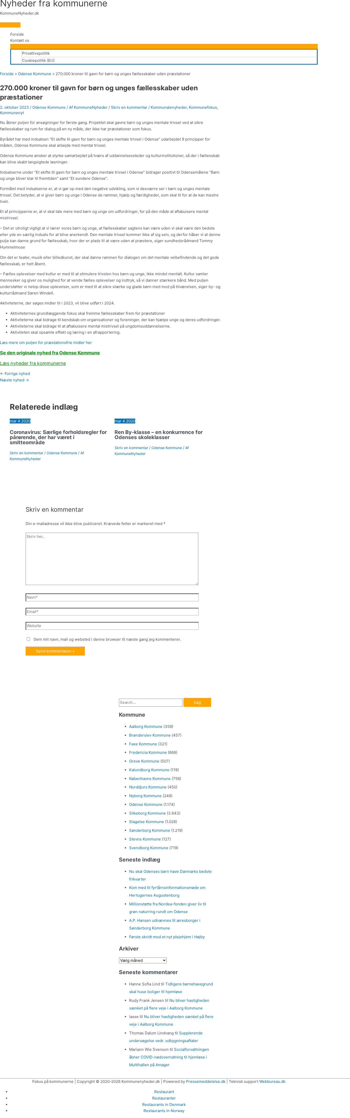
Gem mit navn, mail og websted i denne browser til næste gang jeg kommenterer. (107, 639)
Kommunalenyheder (169, 107)
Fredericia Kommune (148, 752)
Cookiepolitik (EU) (38, 60)
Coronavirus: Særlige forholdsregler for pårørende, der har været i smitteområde (58, 437)
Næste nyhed (14, 380)
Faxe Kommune (143, 743)
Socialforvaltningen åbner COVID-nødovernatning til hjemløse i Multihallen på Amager (169, 1057)
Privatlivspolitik (36, 53)
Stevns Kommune (145, 839)
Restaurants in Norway (163, 1110)
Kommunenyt (12, 112)
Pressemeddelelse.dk (205, 1081)
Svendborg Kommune (148, 847)
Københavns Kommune (150, 778)
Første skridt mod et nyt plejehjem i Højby (167, 936)
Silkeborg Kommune (147, 813)
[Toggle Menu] (164, 46)
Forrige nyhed (15, 373)
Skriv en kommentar (129, 107)
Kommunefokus (203, 107)
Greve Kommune (144, 761)
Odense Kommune (49, 107)
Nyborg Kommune (145, 795)
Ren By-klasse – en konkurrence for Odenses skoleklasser (159, 434)
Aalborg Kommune (145, 726)
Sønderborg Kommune (149, 830)
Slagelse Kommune (146, 821)
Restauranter (164, 1098)
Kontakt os (19, 40)
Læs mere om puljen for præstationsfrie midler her (46, 342)
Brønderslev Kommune (150, 735)
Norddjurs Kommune (148, 787)
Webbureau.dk (272, 1081)
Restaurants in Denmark (164, 1104)
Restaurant (164, 1091)
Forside (17, 34)
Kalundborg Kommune (149, 769)
